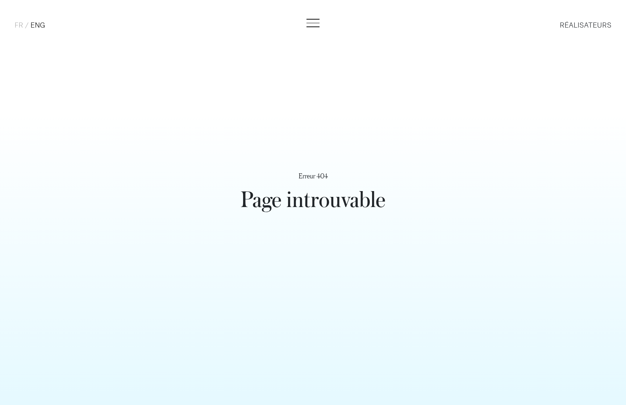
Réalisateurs (586, 25)
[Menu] (313, 23)
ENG (37, 25)
